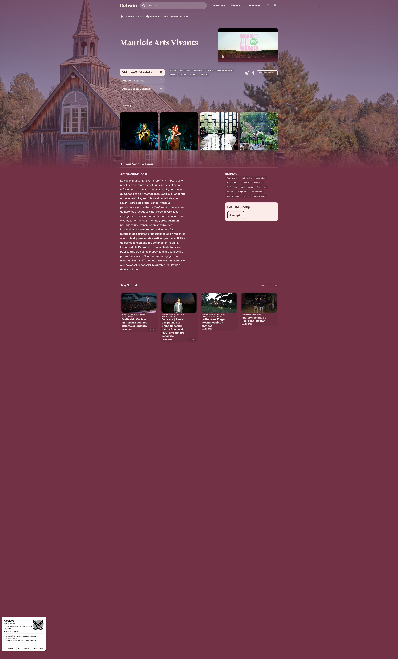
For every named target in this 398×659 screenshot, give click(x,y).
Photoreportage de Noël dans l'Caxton (253, 319)
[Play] (248, 45)
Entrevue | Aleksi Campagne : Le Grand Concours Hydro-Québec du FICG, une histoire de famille (172, 328)
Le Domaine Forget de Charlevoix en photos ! (213, 323)
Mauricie (128, 16)
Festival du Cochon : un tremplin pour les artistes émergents (134, 323)
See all (263, 285)
